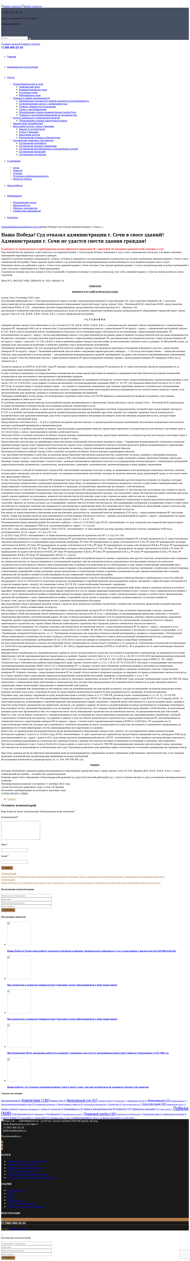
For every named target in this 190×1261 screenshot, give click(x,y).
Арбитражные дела (30, 95)
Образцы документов (25, 208)
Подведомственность (22, 1114)
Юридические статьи (24, 202)
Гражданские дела (29, 87)
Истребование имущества (46, 1105)
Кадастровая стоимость (70, 1104)
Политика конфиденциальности (31, 176)
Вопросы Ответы (22, 179)
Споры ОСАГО (41, 1118)
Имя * (4, 844)
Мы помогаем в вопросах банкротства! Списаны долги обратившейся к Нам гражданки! (62, 984)
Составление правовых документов (33, 140)
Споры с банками (28, 132)
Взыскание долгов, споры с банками (33, 126)
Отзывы (17, 173)
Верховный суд (21, 205)
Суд (68, 1118)
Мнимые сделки (10, 1109)
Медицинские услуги (176, 1105)
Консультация (154, 1104)
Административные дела (33, 89)
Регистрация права (152, 1114)
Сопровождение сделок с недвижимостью (43, 103)
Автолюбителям (11, 1100)
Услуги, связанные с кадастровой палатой (36, 118)
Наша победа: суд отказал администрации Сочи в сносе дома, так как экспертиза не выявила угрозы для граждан (78, 1087)
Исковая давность (179, 1101)
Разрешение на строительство (129, 1114)
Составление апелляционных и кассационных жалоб (48, 148)
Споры (15, 1117)
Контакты (12, 217)
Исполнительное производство (18, 1104)
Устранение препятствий (111, 1118)
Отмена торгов (166, 1109)
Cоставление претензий (32, 151)
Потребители (54, 1114)
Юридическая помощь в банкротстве (39, 137)
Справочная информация (27, 211)
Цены (16, 167)
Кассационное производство (96, 1105)
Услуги (11, 77)
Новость (123, 1108)
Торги (95, 1118)
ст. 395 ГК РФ (129, 1118)
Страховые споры (58, 1118)
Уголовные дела (28, 92)
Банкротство (58, 1101)
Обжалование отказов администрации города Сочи (47, 112)
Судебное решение (82, 1118)
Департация (121, 1101)
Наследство (57, 1109)
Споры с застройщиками (32, 109)
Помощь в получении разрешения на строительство (48, 115)
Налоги (45, 1109)
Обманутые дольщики (145, 1109)
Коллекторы (115, 1104)
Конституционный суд (131, 1105)
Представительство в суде (28, 84)
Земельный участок (137, 1101)
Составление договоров (32, 154)
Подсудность (40, 1114)
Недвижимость (73, 1109)
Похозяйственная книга (72, 1114)
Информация (14, 195)
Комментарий (10, 817)
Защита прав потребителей (28, 123)
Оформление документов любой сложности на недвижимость (54, 101)
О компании (13, 161)
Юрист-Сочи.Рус (19, 1228)
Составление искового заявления (38, 146)
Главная (11, 56)
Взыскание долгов (29, 134)
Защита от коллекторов (32, 129)
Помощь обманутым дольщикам (37, 106)
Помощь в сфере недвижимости (31, 98)
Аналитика (36, 1100)
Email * (5, 856)
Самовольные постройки (175, 1114)
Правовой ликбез (100, 1114)
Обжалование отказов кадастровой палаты (43, 120)
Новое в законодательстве (99, 1109)
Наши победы (15, 185)
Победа (11, 799)
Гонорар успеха (106, 1101)
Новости (17, 170)
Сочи (5, 1117)
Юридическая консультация (22, 67)
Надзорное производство (30, 1109)
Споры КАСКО (27, 1118)
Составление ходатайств (32, 143)
